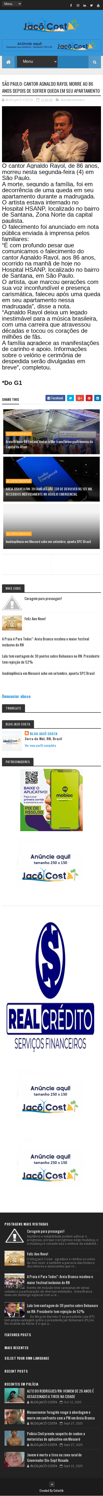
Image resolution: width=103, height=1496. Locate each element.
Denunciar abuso (16, 696)
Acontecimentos (72, 99)
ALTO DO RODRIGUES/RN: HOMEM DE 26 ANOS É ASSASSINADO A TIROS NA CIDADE (60, 1393)
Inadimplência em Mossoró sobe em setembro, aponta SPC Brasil (48, 541)
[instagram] (78, 5)
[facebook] (71, 5)
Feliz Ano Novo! (35, 618)
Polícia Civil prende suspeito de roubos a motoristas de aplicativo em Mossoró (56, 1436)
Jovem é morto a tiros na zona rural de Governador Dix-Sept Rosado (54, 1457)
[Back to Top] (52, 1484)
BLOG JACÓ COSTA (44, 733)
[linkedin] (85, 5)
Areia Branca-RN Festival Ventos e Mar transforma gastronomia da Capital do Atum (49, 444)
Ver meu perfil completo (40, 745)
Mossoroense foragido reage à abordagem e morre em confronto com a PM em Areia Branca (61, 1414)
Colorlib (59, 1490)
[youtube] (98, 5)
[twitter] (91, 5)
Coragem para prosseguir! (43, 598)
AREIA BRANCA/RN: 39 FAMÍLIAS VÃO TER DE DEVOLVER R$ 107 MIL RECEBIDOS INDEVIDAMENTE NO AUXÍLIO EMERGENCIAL (49, 491)
